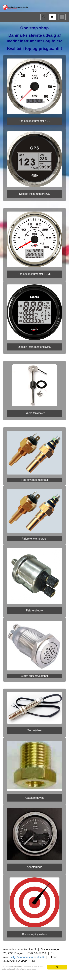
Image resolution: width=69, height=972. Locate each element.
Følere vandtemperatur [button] (34, 479)
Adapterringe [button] (34, 867)
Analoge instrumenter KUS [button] (34, 121)
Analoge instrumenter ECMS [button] (35, 274)
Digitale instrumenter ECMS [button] (34, 346)
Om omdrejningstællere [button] (34, 934)
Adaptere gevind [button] (34, 797)
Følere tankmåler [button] (34, 413)
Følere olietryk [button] (34, 610)
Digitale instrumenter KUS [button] (34, 193)
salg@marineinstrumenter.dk (27, 957)
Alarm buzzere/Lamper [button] (34, 675)
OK (57, 967)
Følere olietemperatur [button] (34, 538)
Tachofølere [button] (34, 730)
